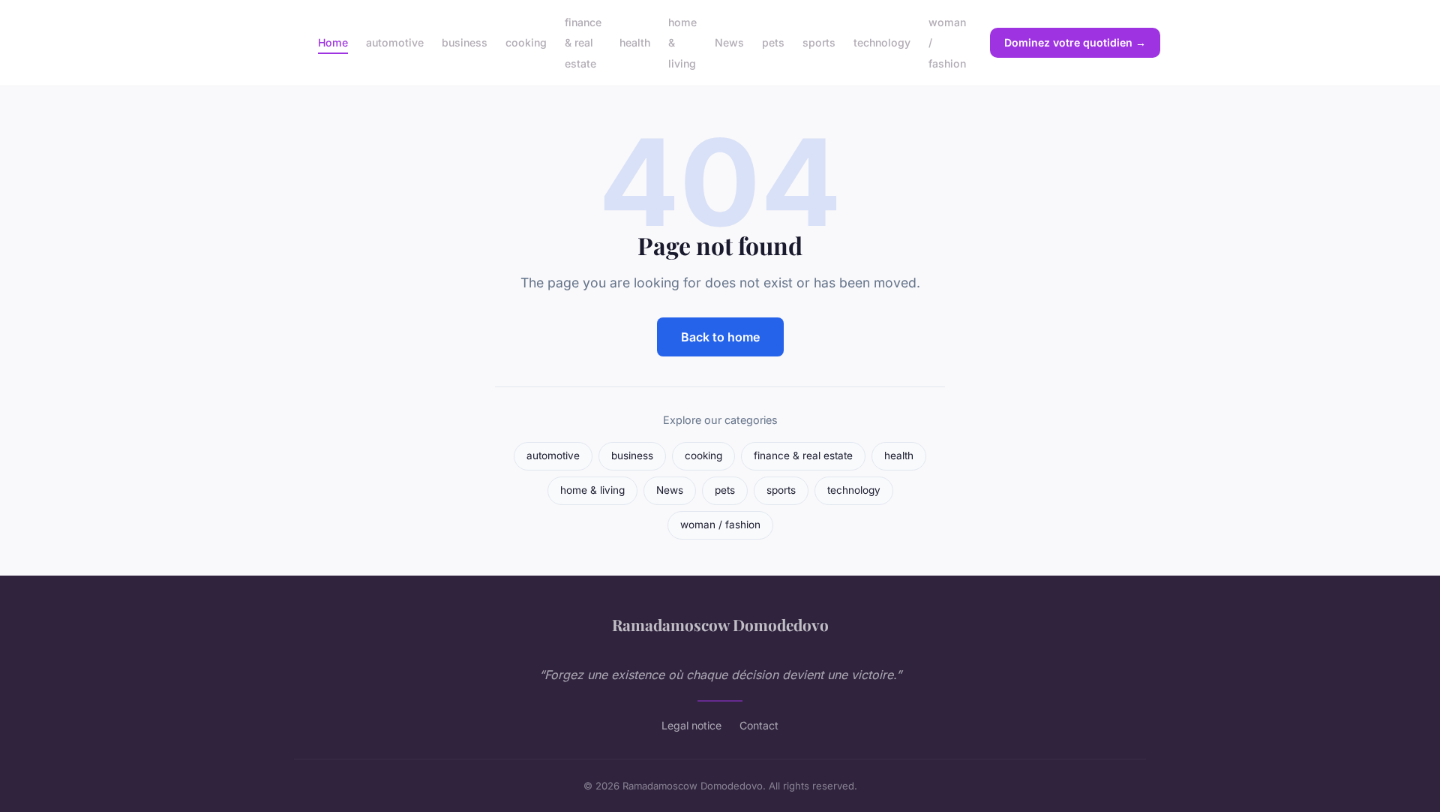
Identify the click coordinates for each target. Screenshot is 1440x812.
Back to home (720, 336)
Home (333, 42)
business (465, 42)
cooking (526, 42)
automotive (395, 42)
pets (773, 42)
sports (819, 42)
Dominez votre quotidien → (1075, 42)
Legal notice (692, 725)
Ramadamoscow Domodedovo (720, 624)
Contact (759, 725)
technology (882, 42)
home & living (592, 490)
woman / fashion (720, 525)
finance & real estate (583, 42)
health (635, 42)
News (729, 42)
